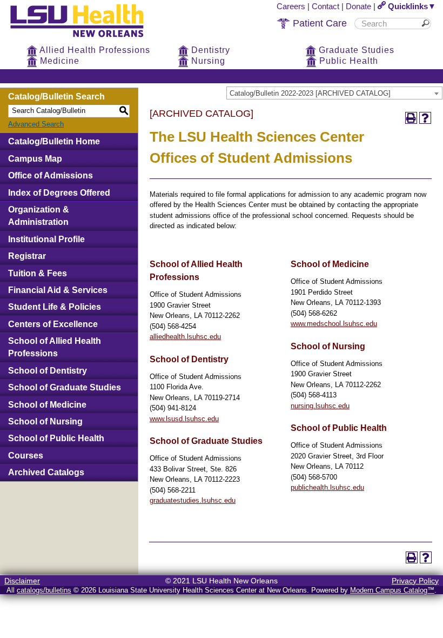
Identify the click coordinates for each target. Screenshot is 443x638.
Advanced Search (36, 124)
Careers (291, 6)
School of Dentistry (47, 370)
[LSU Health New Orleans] (85, 38)
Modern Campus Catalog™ (392, 590)
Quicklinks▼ (411, 6)
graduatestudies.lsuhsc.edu (193, 500)
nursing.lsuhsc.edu (320, 406)
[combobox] (334, 93)
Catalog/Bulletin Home (54, 141)
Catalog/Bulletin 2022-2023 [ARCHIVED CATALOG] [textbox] (310, 93)
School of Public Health (56, 438)
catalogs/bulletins (44, 590)
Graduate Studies (355, 50)
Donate (358, 6)
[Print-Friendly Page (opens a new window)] (411, 118)
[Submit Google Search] (427, 23)
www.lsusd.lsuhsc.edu (184, 419)
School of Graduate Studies (64, 387)
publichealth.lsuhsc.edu (327, 487)
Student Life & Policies (54, 306)
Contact (325, 6)
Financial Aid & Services (58, 290)
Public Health (347, 60)
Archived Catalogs (46, 472)
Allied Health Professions (93, 50)
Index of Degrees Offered (59, 192)
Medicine (58, 60)
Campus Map (35, 158)
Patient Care (318, 23)
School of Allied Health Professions (54, 347)
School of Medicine (47, 404)
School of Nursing (45, 421)
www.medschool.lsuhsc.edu (334, 324)
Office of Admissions (50, 175)
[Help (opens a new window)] (425, 118)
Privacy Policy (415, 580)
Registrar (27, 256)
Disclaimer (22, 580)
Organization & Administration (38, 216)
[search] (389, 23)
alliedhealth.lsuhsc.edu (185, 337)
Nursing (207, 60)
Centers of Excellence (53, 324)
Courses (25, 455)
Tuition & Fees (37, 273)
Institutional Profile (46, 239)
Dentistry (209, 50)
